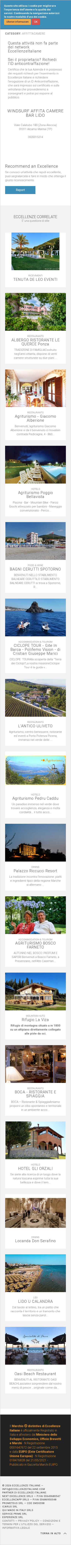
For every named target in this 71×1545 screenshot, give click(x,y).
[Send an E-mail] (32, 141)
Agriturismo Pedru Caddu (35, 798)
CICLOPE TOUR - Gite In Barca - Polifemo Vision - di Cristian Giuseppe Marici (35, 650)
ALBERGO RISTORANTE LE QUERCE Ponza (35, 342)
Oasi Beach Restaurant (35, 1374)
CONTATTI (8, 1520)
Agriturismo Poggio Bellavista (35, 495)
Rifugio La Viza (35, 1020)
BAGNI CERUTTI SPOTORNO (35, 569)
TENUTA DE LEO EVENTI (35, 280)
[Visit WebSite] (35, 141)
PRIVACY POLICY (28, 1520)
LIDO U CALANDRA (35, 1302)
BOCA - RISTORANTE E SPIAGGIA (35, 1094)
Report (20, 190)
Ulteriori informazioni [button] (17, 22)
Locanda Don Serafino (35, 1241)
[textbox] (35, 1030)
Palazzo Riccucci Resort (35, 871)
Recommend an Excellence (31, 166)
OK (35, 21)
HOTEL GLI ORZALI (35, 1169)
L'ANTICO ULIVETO (35, 726)
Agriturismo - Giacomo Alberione (35, 418)
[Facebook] (39, 141)
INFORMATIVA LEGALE (16, 1527)
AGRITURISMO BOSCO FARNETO (35, 945)
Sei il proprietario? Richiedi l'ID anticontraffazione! (32, 62)
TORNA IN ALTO (51, 1533)
